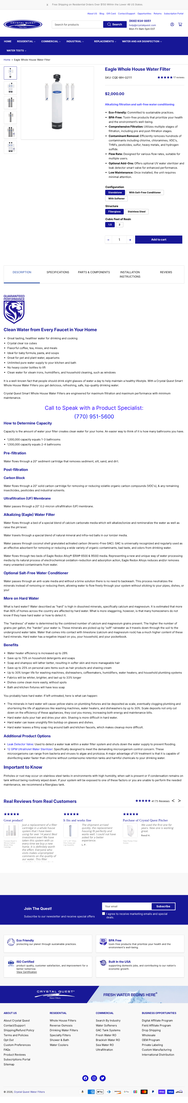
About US (92, 13)
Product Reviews (15, 1054)
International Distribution (158, 1054)
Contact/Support (126, 13)
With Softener (116, 198)
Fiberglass (114, 211)
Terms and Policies (16, 1035)
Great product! (13, 820)
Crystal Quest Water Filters (29, 1091)
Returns (158, 13)
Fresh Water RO (106, 1035)
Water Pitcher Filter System (130, 842)
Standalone (115, 192)
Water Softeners (106, 1025)
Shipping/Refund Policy (19, 1030)
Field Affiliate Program (156, 1025)
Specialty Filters (60, 1035)
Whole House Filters (63, 1020)
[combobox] (89, 24)
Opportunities (144, 13)
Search (117, 24)
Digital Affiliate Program (157, 1020)
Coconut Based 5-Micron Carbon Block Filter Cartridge (10, 844)
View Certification (27, 971)
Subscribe (163, 906)
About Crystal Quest (17, 1020)
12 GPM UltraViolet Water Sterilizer (30, 749)
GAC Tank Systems (108, 1030)
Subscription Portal (173, 13)
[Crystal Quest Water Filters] (23, 24)
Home (7, 59)
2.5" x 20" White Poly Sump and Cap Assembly (70, 843)
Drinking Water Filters (64, 1030)
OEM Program (151, 1040)
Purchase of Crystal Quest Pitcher (145, 820)
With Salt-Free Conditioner (145, 192)
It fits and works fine (77, 820)
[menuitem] (8, 41)
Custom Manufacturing (156, 1049)
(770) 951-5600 (94, 416)
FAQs (7, 1049)
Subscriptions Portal (17, 1059)
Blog (102, 13)
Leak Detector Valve (20, 744)
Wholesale (149, 1035)
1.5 (110, 224)
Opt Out (9, 1040)
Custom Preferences (17, 1045)
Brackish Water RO (108, 1040)
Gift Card (111, 13)
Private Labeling (152, 1045)
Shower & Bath (59, 1040)
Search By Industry (108, 1020)
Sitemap (9, 1064)
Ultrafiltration (104, 1049)
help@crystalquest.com (142, 25)
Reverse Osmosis (61, 1025)
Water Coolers (59, 1045)
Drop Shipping (151, 1030)
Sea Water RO (105, 1045)
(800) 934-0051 (140, 21)
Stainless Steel (137, 211)
